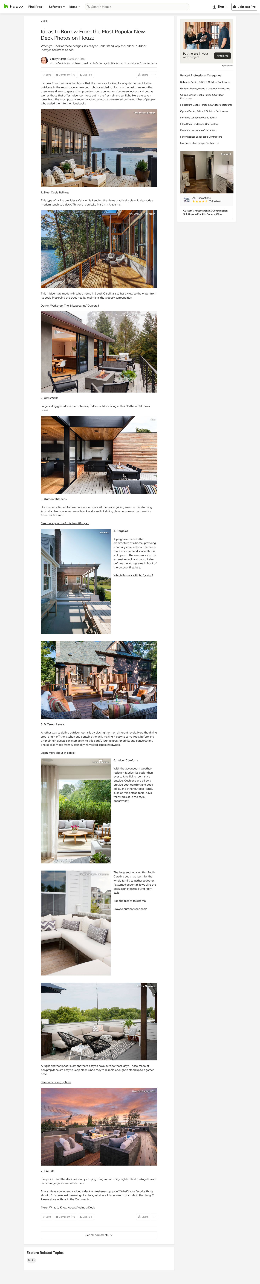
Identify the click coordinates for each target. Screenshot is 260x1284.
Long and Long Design (144, 113)
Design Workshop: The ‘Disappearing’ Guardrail (70, 305)
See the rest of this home (130, 900)
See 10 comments (96, 1235)
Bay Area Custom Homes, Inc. (140, 315)
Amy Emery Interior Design (142, 214)
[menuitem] (36, 7)
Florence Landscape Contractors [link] (198, 117)
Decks (31, 1260)
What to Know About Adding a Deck (72, 1207)
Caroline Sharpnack (145, 986)
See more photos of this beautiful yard (65, 523)
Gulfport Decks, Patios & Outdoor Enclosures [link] (205, 88)
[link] (211, 201)
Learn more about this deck (58, 752)
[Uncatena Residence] (76, 581)
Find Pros (35, 7)
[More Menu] (154, 75)
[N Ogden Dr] (99, 1127)
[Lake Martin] (99, 148)
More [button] (154, 63)
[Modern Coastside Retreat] (99, 352)
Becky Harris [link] (58, 58)
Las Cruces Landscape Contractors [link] (199, 143)
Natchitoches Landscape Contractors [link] (201, 136)
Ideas (73, 7)
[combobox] (137, 6)
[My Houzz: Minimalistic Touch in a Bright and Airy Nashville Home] (99, 1021)
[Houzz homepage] (14, 6)
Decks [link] (44, 21)
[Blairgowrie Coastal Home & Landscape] (99, 455)
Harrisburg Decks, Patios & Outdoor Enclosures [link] (206, 104)
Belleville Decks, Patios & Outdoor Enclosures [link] (205, 82)
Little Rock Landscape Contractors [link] (199, 124)
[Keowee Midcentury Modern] (99, 249)
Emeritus (104, 532)
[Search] (88, 6)
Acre (153, 419)
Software (55, 7)
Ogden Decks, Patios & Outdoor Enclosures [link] (204, 111)
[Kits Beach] (76, 810)
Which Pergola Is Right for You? (133, 575)
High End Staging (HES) (143, 1091)
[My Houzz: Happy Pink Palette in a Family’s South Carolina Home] (76, 923)
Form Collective (101, 762)
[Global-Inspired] (99, 680)
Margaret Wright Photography (94, 874)
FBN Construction (146, 644)
